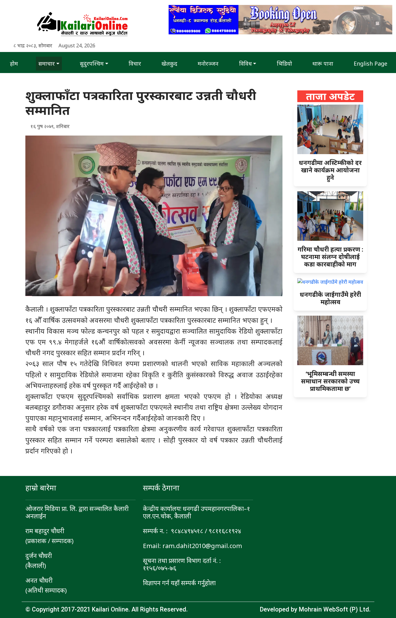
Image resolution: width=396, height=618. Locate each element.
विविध (245, 63)
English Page (370, 63)
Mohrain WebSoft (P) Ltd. (335, 609)
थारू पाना (322, 63)
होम (14, 63)
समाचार (46, 63)
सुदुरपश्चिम (92, 63)
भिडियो (284, 63)
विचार (135, 63)
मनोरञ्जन (208, 63)
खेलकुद (169, 63)
